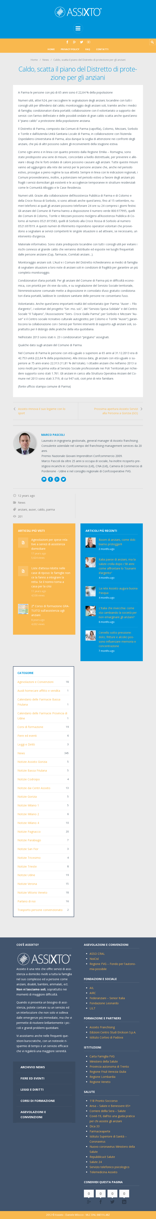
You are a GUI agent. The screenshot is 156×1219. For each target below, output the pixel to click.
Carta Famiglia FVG (102, 1056)
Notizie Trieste (27, 866)
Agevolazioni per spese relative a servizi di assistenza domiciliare (49, 544)
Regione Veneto (100, 1082)
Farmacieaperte (100, 1131)
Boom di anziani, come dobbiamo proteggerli (117, 542)
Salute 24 (96, 1162)
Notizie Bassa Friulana (32, 770)
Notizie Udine (26, 875)
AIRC (93, 993)
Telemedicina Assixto (103, 1172)
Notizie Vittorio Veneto (32, 892)
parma (50, 509)
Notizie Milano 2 (28, 814)
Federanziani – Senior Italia (107, 998)
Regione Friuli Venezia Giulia (108, 1072)
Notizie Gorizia (27, 796)
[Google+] (56, 479)
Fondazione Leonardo (104, 1003)
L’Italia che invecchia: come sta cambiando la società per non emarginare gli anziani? (118, 612)
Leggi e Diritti (26, 744)
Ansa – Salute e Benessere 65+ (110, 1106)
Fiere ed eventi (27, 736)
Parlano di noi (26, 901)
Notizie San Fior (27, 849)
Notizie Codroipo (28, 779)
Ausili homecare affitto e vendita (38, 691)
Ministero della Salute (104, 1061)
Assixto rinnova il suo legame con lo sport (41, 411)
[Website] (43, 479)
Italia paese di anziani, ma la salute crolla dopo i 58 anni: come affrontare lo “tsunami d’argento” (117, 566)
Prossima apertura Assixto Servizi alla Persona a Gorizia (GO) (116, 411)
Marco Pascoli (53, 435)
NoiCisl (94, 959)
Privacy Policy (70, 49)
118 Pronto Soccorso (104, 1101)
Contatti (102, 49)
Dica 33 (95, 1126)
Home (51, 49)
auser (32, 509)
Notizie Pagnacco (29, 832)
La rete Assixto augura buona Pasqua (118, 590)
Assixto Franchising (102, 1027)
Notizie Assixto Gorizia (32, 762)
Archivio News (33, 1067)
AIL (92, 988)
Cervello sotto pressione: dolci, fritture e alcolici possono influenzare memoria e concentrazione (117, 639)
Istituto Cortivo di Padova (106, 1037)
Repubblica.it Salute (102, 1157)
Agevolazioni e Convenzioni (35, 682)
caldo (41, 509)
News (45, 60)
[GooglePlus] (74, 42)
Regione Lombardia (102, 1077)
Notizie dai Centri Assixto (33, 788)
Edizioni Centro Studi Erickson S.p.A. (113, 1032)
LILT (92, 1008)
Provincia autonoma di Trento (109, 1066)
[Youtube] (88, 42)
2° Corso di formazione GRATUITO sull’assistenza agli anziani (50, 610)
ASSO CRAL (97, 954)
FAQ (87, 49)
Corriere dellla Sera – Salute (108, 1111)
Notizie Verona (27, 884)
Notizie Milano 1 (28, 805)
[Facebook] (67, 42)
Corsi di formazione (30, 727)
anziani (22, 509)
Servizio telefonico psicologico (109, 1167)
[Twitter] (81, 42)
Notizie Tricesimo (29, 858)
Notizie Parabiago (29, 840)
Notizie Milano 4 (28, 823)
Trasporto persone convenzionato (40, 910)
